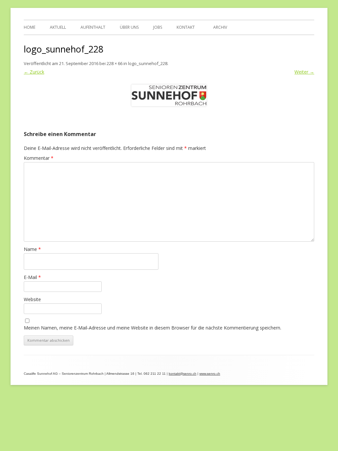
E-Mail (32, 277)
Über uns (129, 27)
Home (29, 27)
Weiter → (304, 72)
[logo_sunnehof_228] (169, 95)
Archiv (220, 27)
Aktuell (58, 27)
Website (32, 299)
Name (32, 249)
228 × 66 (114, 63)
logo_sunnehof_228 (147, 63)
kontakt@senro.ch (182, 373)
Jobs (157, 27)
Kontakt (186, 27)
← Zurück (34, 72)
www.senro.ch (209, 373)
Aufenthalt (93, 27)
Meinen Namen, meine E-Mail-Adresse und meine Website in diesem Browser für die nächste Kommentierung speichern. (152, 328)
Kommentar (38, 158)
